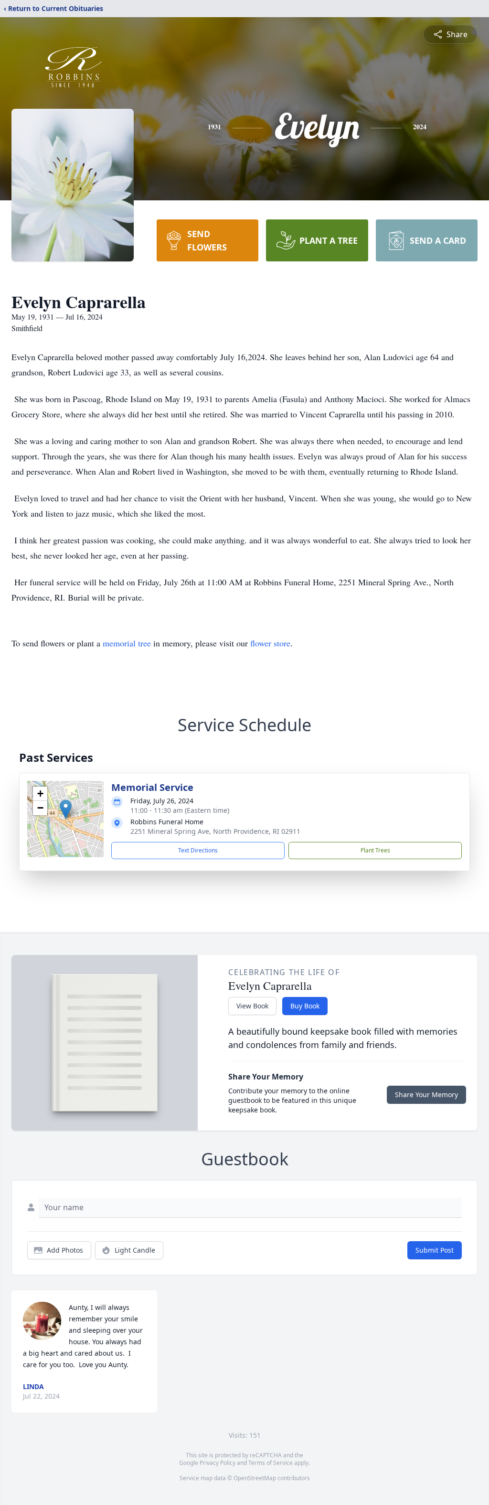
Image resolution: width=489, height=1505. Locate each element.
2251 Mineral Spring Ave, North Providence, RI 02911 (215, 831)
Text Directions (198, 850)
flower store (270, 643)
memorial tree (127, 643)
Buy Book (304, 1005)
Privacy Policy (217, 1463)
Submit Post (434, 1250)
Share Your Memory (426, 1094)
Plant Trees (375, 850)
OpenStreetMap (255, 1478)
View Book (252, 1005)
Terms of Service (270, 1463)
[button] (66, 809)
